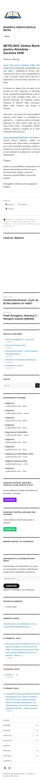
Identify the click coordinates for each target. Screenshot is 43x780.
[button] (12, 15)
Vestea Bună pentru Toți (15, 345)
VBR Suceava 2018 (24, 224)
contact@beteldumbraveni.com (16, 627)
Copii (26, 219)
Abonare (11, 586)
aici (23, 132)
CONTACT (7, 761)
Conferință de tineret (14, 365)
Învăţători (32, 219)
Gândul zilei (12, 688)
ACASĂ (6, 720)
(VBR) (19, 65)
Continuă (10, 500)
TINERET (7, 746)
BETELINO (7, 741)
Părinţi (19, 221)
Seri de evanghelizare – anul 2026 (19, 339)
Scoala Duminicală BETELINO (15, 137)
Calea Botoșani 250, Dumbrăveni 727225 (20, 624)
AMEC (10, 71)
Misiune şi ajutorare (10, 221)
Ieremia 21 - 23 (11, 675)
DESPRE (6, 725)
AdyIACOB (10, 219)
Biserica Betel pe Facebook (18, 542)
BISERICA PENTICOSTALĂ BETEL (14, 774)
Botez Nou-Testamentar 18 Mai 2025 (20, 360)
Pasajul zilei (12, 669)
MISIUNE (7, 751)
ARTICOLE (7, 735)
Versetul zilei (13, 638)
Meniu (7, 36)
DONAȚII (7, 730)
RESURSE (7, 756)
